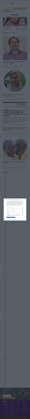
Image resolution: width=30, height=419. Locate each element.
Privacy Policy (18, 219)
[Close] (25, 199)
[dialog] (15, 210)
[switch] (22, 208)
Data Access (15, 219)
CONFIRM (11, 217)
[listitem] (15, 207)
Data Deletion (11, 219)
